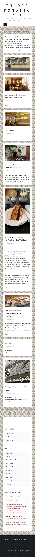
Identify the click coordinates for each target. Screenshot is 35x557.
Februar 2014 (10, 481)
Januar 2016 (10, 470)
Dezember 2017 (11, 460)
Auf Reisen (9, 433)
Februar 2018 (10, 456)
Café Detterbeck (11, 130)
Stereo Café (8, 402)
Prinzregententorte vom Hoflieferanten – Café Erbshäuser (14, 313)
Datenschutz (22, 539)
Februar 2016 (10, 467)
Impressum (14, 539)
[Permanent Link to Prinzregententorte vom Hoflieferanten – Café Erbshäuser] (17, 305)
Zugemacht (9, 440)
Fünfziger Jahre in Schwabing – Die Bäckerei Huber (17, 166)
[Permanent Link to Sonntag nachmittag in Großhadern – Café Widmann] (17, 232)
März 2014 (9, 477)
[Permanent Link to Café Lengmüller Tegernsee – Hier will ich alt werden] (17, 90)
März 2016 (9, 463)
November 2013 (11, 484)
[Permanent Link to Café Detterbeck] (17, 125)
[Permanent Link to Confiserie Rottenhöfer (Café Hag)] (17, 382)
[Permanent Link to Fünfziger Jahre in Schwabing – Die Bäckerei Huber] (17, 160)
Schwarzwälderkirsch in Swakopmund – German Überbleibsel (13, 511)
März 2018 (9, 453)
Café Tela (8, 343)
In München (9, 437)
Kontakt (7, 539)
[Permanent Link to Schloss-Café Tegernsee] (17, 70)
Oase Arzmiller (15, 497)
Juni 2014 (9, 474)
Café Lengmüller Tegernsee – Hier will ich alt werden (16, 96)
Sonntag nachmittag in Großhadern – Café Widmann (16, 238)
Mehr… (7, 105)
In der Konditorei (17, 11)
